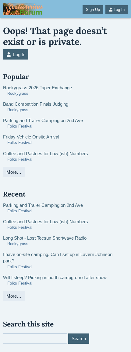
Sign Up (93, 9)
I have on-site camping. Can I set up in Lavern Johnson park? (57, 257)
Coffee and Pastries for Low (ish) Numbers (45, 153)
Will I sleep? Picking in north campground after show (55, 277)
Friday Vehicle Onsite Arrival (31, 136)
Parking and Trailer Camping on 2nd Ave (43, 120)
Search (79, 338)
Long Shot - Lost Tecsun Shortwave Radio (45, 238)
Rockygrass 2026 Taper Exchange (37, 87)
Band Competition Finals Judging (35, 104)
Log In (119, 9)
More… (13, 172)
